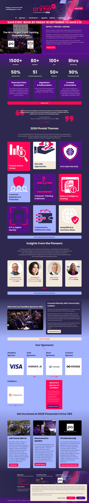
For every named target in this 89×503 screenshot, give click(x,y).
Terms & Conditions (21, 500)
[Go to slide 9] (21, 405)
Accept (71, 498)
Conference (33, 18)
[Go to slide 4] (13, 405)
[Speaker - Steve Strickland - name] (35, 273)
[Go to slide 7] (18, 405)
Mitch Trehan (54, 278)
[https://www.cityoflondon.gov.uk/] (30, 48)
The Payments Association (26, 484)
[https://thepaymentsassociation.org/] (60, 483)
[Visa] (15, 366)
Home (20, 478)
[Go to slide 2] (44, 288)
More (70, 18)
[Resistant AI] (35, 366)
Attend (52, 18)
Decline (80, 498)
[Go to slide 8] (20, 405)
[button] (78, 8)
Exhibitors (62, 18)
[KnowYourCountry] (15, 395)
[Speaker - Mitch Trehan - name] (54, 273)
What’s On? (22, 481)
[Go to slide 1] (42, 288)
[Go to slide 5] (15, 405)
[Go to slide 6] (17, 405)
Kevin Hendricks (16, 278)
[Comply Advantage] (54, 366)
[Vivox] (73, 366)
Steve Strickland (35, 278)
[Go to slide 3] (46, 288)
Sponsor (22, 18)
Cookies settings (61, 498)
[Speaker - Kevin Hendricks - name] (15, 273)
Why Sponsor (22, 480)
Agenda (44, 18)
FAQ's (20, 483)
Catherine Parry (73, 278)
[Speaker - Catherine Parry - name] (73, 273)
